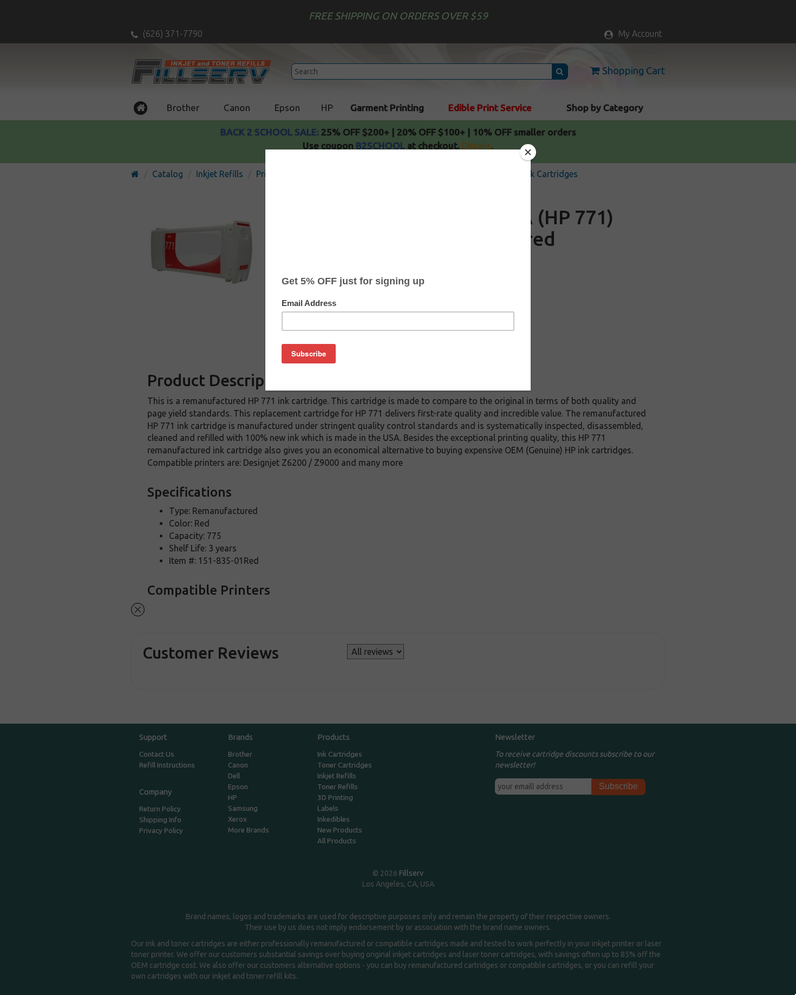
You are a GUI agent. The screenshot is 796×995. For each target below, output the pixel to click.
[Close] (528, 152)
